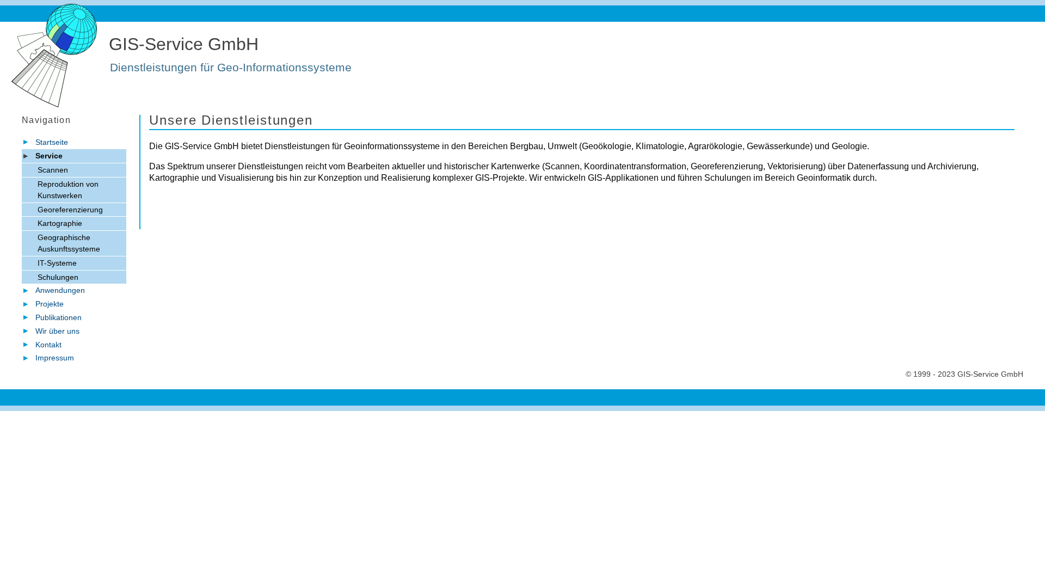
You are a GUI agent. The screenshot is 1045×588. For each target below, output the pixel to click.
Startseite (51, 142)
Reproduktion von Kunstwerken (68, 190)
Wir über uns (57, 331)
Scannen (53, 170)
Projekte (49, 303)
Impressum (54, 357)
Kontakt (48, 344)
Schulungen (58, 277)
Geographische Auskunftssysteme (69, 243)
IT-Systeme (57, 263)
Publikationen (58, 317)
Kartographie (60, 223)
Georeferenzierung (70, 209)
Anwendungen (60, 290)
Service (49, 155)
